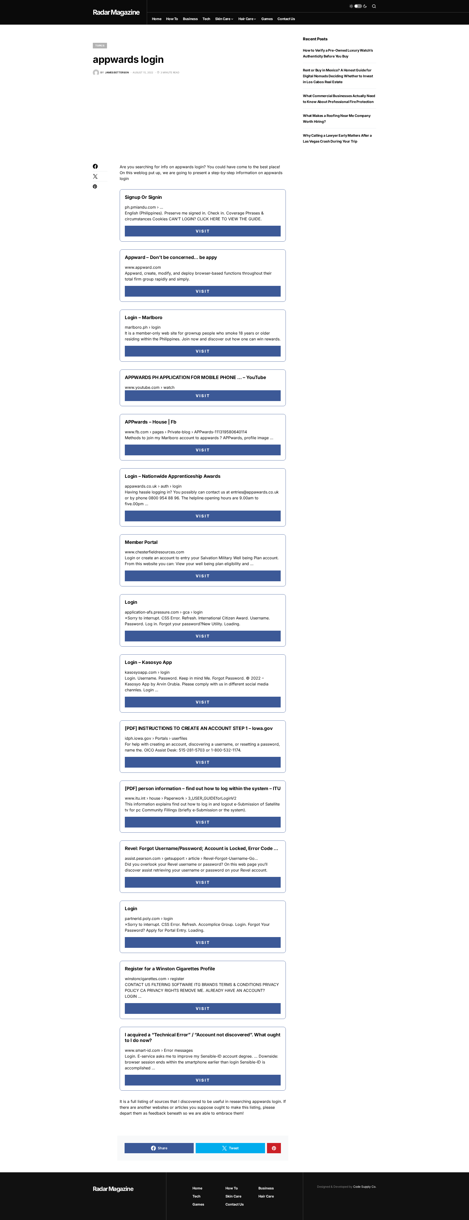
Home (197, 1188)
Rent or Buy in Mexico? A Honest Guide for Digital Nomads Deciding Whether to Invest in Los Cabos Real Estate (338, 76)
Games (198, 1204)
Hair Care (266, 1196)
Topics (100, 45)
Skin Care (233, 1196)
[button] (358, 6)
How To (231, 1188)
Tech (196, 1196)
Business (266, 1188)
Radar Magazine (116, 12)
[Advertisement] (190, 120)
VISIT (203, 231)
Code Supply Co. (364, 1186)
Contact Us (234, 1204)
